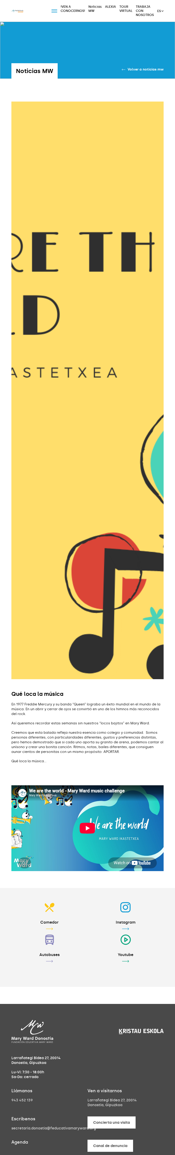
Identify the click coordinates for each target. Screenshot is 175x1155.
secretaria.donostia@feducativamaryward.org (53, 1128)
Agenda (19, 1142)
